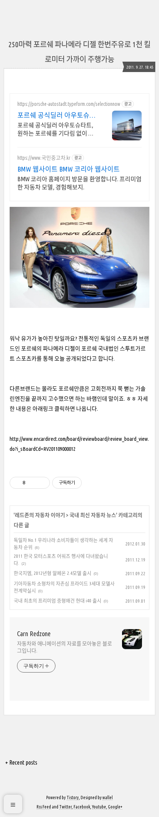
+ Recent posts (21, 762)
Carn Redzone (34, 633)
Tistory (73, 797)
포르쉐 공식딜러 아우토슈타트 (56, 115)
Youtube (99, 806)
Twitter (65, 806)
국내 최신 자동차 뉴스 (93, 515)
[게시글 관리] (41, 482)
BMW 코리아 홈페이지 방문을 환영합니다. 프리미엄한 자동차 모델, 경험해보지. (79, 183)
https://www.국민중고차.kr (43, 158)
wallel (107, 797)
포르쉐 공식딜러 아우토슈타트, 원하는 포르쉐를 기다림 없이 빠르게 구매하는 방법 (55, 129)
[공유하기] (32, 482)
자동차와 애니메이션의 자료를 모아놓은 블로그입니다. (64, 647)
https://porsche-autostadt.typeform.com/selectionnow (68, 104)
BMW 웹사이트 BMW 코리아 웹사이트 (68, 169)
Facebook (82, 806)
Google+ (115, 806)
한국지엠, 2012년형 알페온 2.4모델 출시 (52, 573)
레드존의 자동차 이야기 (40, 515)
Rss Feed (44, 806)
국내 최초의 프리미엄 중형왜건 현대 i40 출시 (57, 600)
